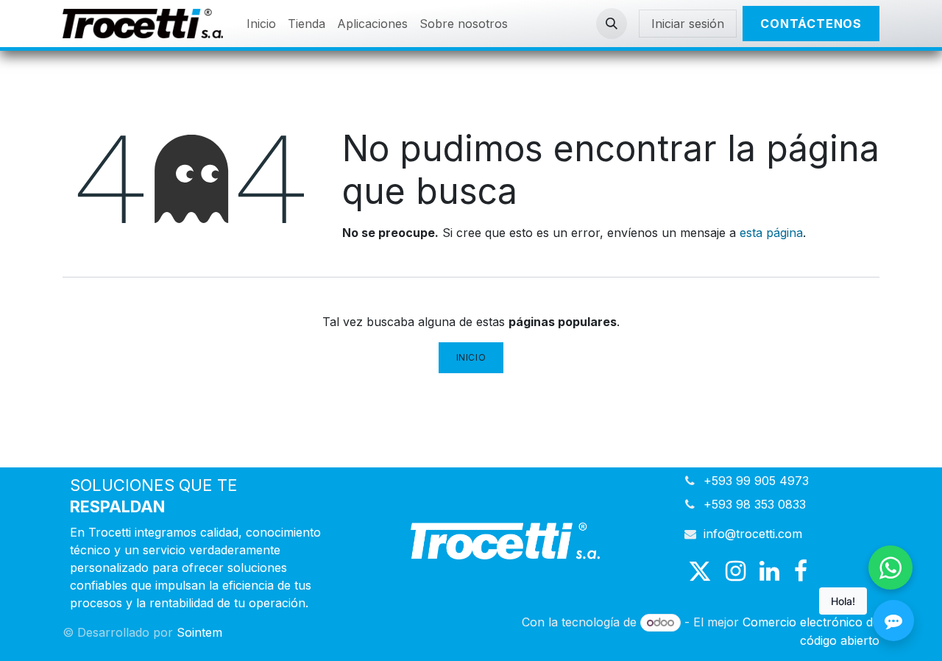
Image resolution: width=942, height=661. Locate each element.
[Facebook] (800, 571)
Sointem (199, 632)
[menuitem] (261, 23)
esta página (771, 232)
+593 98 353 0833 (755, 504)
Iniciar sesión (687, 23)
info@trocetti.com (753, 533)
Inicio (471, 357)
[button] (611, 23)
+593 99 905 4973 (756, 480)
